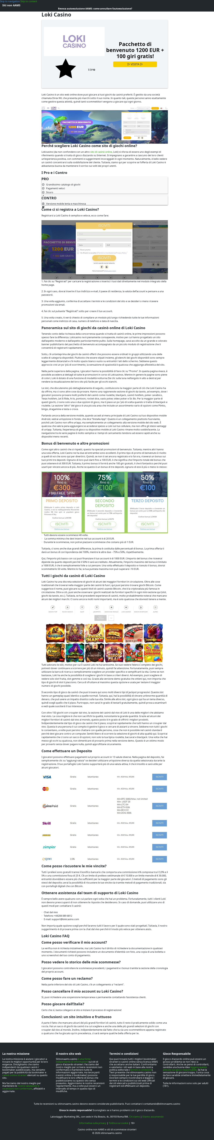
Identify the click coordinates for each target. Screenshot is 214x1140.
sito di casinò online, (101, 151)
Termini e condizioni (141, 1069)
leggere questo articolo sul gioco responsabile (185, 1068)
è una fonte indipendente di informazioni (73, 1060)
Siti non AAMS (11, 5)
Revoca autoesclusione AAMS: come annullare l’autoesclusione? (95, 8)
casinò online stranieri (14, 1075)
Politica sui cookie (118, 1123)
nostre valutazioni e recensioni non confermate (20, 1087)
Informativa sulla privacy (92, 1123)
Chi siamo (134, 1116)
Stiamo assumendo (153, 1116)
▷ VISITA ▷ (135, 64)
